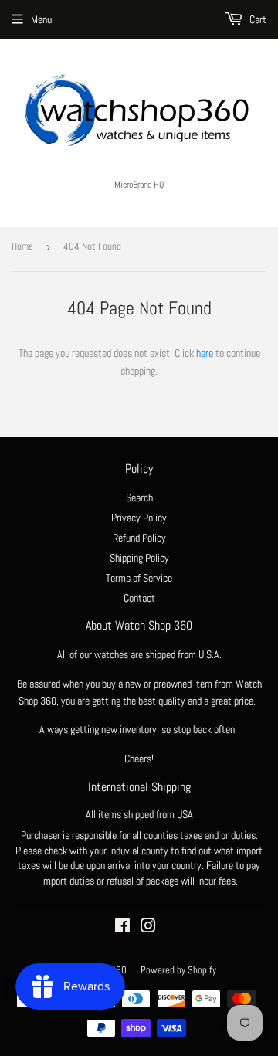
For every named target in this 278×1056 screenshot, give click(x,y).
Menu (41, 19)
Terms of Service (139, 578)
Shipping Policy (139, 558)
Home (22, 246)
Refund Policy (139, 538)
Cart (256, 19)
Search (139, 497)
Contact (139, 598)
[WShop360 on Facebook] (122, 928)
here (204, 353)
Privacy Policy (139, 518)
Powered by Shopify (178, 969)
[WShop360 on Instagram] (148, 928)
